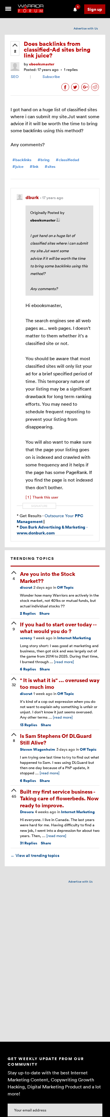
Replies (28, 613)
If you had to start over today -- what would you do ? (58, 628)
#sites (50, 166)
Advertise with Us (86, 28)
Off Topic (65, 587)
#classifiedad (67, 160)
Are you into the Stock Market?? (47, 577)
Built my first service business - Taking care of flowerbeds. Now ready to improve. (59, 798)
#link (34, 166)
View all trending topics (35, 855)
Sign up (94, 9)
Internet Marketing (74, 638)
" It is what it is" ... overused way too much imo (59, 683)
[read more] (64, 661)
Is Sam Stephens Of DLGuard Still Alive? (56, 739)
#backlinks (21, 160)
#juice (17, 166)
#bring (44, 160)
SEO (14, 76)
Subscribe (51, 76)
